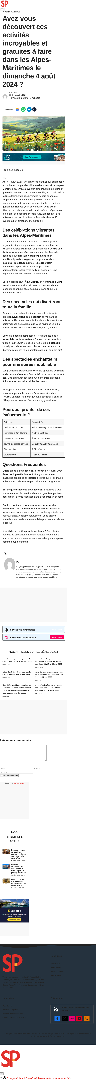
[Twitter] (4, 1078)
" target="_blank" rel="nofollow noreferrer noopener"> (38, 1078)
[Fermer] (2, 1073)
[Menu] (2, 9)
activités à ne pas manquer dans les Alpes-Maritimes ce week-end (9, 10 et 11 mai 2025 (49, 674)
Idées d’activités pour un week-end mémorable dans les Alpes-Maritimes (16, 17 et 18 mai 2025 (48, 661)
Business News (57, 971)
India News (55, 964)
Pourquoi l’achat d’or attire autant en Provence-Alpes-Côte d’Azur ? (18, 882)
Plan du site (7, 1006)
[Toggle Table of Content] (4, 178)
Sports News (55, 975)
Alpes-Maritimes (12, 12)
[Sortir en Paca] (4, 6)
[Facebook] (1, 1078)
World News (55, 968)
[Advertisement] (33, 605)
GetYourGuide (19, 783)
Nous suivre (57, 629)
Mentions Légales (10, 1010)
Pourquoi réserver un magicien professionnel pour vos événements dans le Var (18, 854)
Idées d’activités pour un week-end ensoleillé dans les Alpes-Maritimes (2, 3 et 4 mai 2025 (48, 687)
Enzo (14, 92)
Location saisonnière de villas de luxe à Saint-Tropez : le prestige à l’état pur (18, 869)
